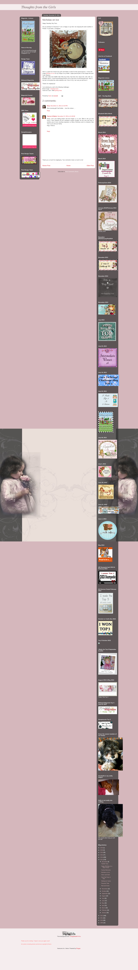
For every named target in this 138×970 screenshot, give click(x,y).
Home (68, 165)
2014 (101, 857)
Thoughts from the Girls (38, 7)
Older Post (90, 165)
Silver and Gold (105, 874)
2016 (101, 852)
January (104, 912)
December (105, 861)
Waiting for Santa (106, 881)
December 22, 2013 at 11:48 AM (66, 116)
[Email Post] (62, 96)
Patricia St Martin (52, 116)
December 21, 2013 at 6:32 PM (59, 106)
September (105, 893)
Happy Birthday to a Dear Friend (106, 866)
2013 (101, 859)
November (105, 888)
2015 (101, 855)
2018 (101, 850)
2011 (101, 918)
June (103, 900)
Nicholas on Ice (50, 73)
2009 (101, 922)
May (103, 903)
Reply (48, 110)
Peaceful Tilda (105, 883)
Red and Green (105, 885)
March (104, 908)
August (104, 896)
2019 (101, 847)
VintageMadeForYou (75, 936)
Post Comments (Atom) (71, 171)
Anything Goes (54, 88)
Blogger (78, 948)
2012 (101, 915)
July (103, 898)
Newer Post (46, 165)
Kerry (48, 106)
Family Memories (106, 870)
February (104, 910)
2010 (101, 920)
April (103, 905)
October (104, 891)
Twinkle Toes (104, 863)
